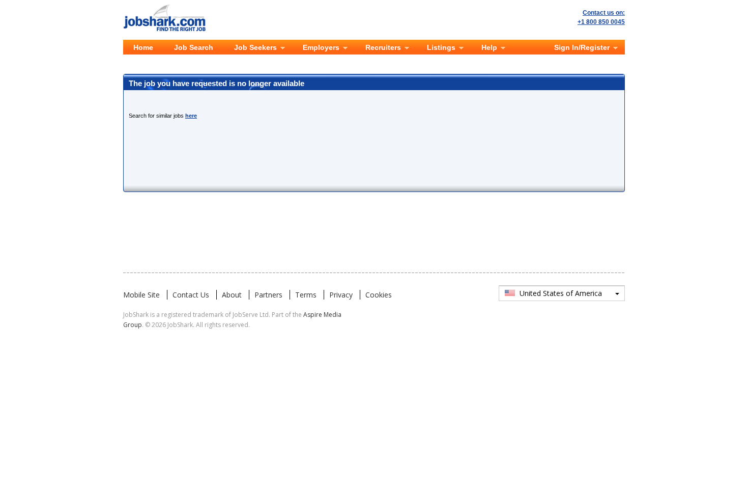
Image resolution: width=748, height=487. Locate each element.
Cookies (378, 295)
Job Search (193, 47)
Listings (441, 47)
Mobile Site (141, 295)
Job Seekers (255, 47)
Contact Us (190, 295)
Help (489, 47)
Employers (321, 47)
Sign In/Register (582, 47)
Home (143, 47)
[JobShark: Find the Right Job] (169, 6)
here (191, 116)
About (232, 295)
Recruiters (383, 47)
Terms (306, 295)
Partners (268, 295)
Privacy (341, 295)
